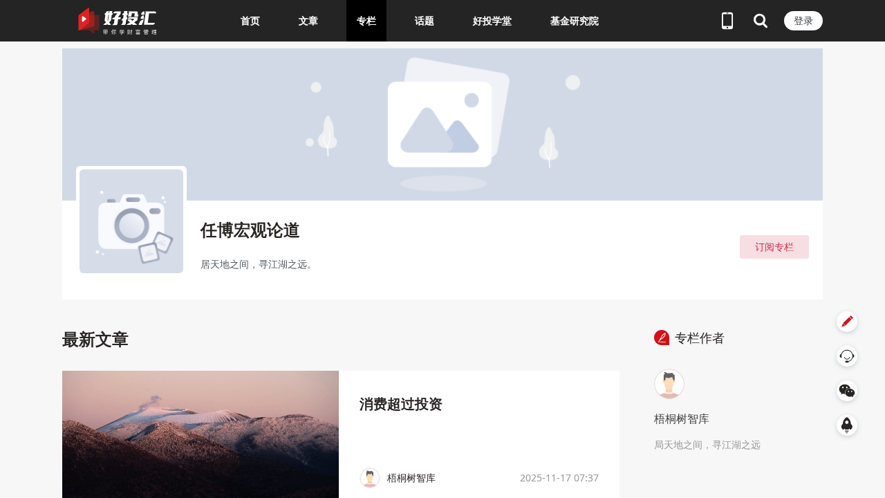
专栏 (366, 20)
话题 (424, 20)
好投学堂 (492, 20)
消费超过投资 (401, 403)
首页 (250, 20)
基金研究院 (574, 20)
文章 (308, 20)
